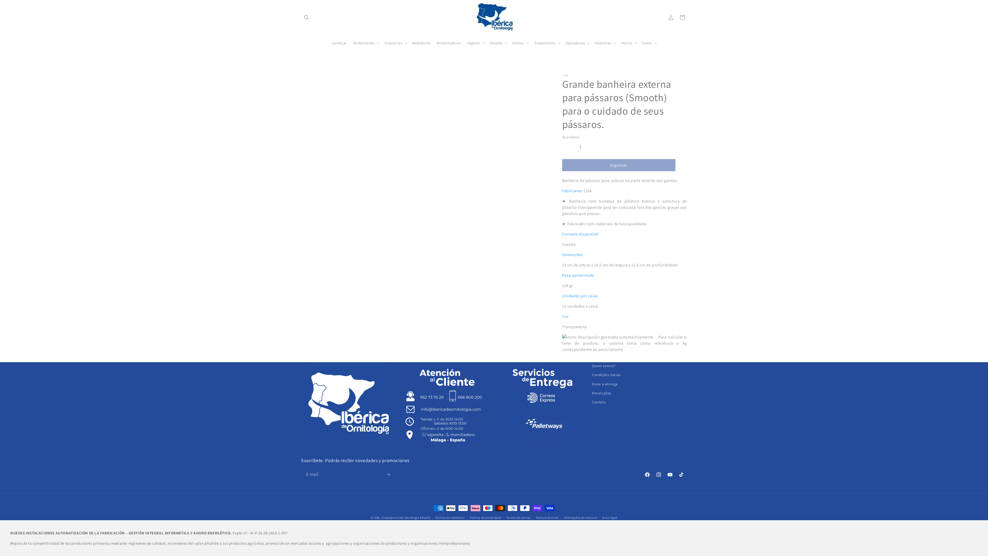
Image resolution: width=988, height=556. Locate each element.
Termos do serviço (518, 517)
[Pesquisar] (306, 17)
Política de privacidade (485, 517)
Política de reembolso (450, 517)
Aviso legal (609, 517)
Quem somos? (604, 365)
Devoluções (601, 393)
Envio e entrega (605, 384)
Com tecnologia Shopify (414, 517)
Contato (599, 402)
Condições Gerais (606, 374)
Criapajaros (389, 517)
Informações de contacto (580, 517)
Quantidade (571, 137)
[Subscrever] (388, 474)
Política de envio (547, 517)
